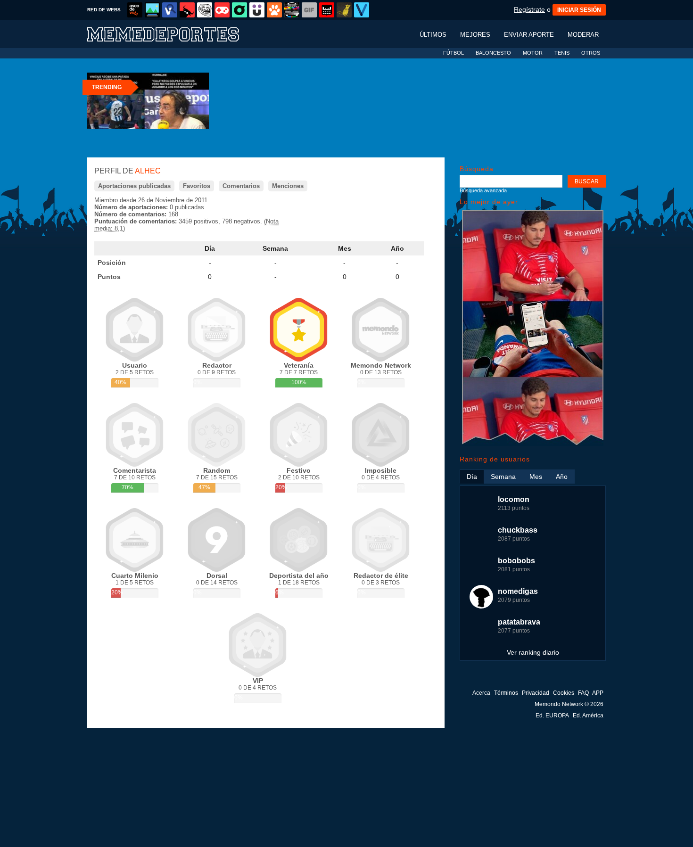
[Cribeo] (239, 9)
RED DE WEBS (104, 9)
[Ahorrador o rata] (344, 9)
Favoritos (196, 185)
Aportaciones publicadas (134, 185)
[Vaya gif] (309, 9)
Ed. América (588, 715)
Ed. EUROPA (552, 715)
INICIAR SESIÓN (579, 10)
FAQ (583, 693)
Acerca (481, 693)
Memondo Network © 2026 (569, 704)
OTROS (590, 53)
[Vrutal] (222, 9)
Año (397, 248)
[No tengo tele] (291, 9)
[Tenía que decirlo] (326, 9)
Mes (344, 248)
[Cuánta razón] (152, 9)
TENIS (561, 53)
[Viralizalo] (361, 9)
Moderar (583, 34)
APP (597, 693)
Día (210, 248)
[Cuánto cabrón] (204, 9)
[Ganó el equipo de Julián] (532, 443)
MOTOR (533, 53)
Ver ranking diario (533, 652)
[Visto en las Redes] (169, 9)
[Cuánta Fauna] (274, 9)
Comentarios (241, 185)
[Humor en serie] (256, 9)
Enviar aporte (529, 34)
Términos (506, 693)
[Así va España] (187, 9)
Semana (275, 248)
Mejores (475, 34)
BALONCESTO (493, 53)
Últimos (433, 34)
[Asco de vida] (134, 9)
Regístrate (529, 9)
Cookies (563, 693)
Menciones (288, 185)
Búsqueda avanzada (483, 190)
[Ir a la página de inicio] (172, 33)
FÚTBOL (453, 53)
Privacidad (535, 693)
